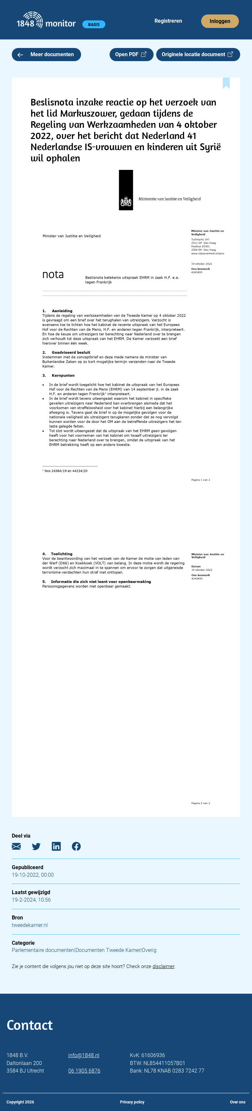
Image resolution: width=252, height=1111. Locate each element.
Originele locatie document (195, 54)
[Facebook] (81, 848)
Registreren (168, 21)
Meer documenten (52, 54)
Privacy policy (132, 1102)
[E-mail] (21, 848)
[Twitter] (41, 848)
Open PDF (128, 54)
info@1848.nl (83, 1055)
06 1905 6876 (84, 1071)
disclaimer (163, 966)
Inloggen (220, 21)
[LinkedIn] (61, 848)
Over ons (237, 1102)
